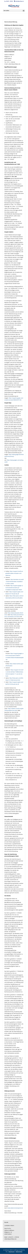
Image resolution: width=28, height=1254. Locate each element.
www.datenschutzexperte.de (15, 1208)
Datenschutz (19, 1252)
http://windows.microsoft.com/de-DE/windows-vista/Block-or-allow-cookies (15, 581)
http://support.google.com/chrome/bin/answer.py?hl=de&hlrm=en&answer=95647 (14, 587)
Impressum (11, 1252)
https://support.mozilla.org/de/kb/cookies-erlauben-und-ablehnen (14, 573)
